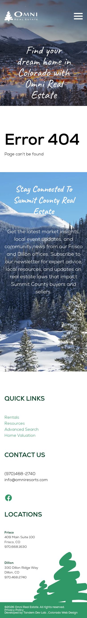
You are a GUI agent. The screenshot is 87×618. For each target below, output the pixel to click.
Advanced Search (21, 429)
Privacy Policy (14, 610)
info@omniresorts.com (26, 479)
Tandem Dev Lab (34, 612)
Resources (14, 423)
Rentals (11, 417)
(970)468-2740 (19, 473)
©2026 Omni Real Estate (21, 607)
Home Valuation (19, 435)
